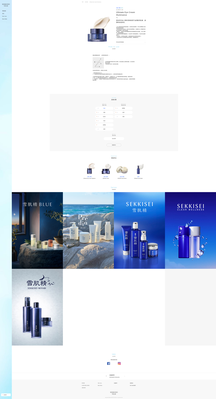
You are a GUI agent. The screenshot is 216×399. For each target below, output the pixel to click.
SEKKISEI (84, 387)
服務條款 (131, 383)
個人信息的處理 (133, 385)
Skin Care (100, 383)
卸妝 (104, 108)
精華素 (104, 124)
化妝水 (104, 116)
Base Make (100, 385)
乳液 (104, 120)
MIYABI (83, 383)
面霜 (104, 129)
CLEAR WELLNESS (85, 385)
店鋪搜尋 (115, 383)
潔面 (104, 112)
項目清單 (114, 138)
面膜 (123, 116)
